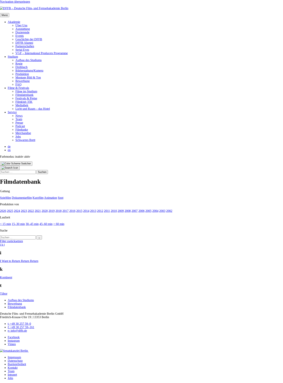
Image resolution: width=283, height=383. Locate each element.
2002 (169, 210)
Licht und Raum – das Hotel (32, 108)
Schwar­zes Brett (25, 140)
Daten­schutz (15, 360)
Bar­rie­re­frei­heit (17, 364)
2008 (128, 210)
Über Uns (21, 25)
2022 (31, 210)
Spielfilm (5, 197)
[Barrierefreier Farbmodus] (16, 163)
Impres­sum (14, 357)
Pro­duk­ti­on (22, 74)
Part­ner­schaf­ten (24, 46)
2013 (93, 210)
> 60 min (58, 224)
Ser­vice (12, 112)
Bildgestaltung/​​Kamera (29, 70)
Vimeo (12, 344)
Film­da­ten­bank (24, 94)
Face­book (14, 337)
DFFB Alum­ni (24, 42)
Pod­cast (20, 126)
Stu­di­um (13, 56)
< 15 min (5, 224)
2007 (134, 210)
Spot (60, 197)
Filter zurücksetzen (11, 241)
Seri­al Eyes (22, 49)
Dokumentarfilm (22, 197)
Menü (5, 15)
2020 (45, 210)
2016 (72, 210)
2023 (24, 210)
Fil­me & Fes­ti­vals (18, 88)
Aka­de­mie (14, 22)
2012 (100, 210)
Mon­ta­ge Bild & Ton (28, 77)
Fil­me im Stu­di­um (26, 91)
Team (18, 119)
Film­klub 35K (24, 101)
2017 (65, 210)
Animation (50, 197)
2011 (107, 210)
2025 (10, 210)
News (19, 115)
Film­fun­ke (21, 129)
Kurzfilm (38, 197)
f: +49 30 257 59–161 (21, 327)
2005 (148, 210)
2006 (141, 210)
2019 (52, 210)
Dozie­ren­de (22, 32)
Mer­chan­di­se (23, 133)
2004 (155, 210)
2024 (17, 210)
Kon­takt (13, 367)
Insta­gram (14, 340)
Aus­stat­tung (22, 28)
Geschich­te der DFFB (28, 39)
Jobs (18, 136)
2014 (86, 210)
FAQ (18, 84)
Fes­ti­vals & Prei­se (26, 98)
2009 (121, 210)
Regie (19, 63)
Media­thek (21, 105)
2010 (114, 210)
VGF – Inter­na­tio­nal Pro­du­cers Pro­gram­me (41, 53)
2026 (3, 210)
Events (19, 35)
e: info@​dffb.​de (17, 330)
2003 (162, 210)
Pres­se (19, 122)
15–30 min (18, 224)
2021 (38, 210)
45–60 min (46, 224)
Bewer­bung (22, 81)
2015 (79, 210)
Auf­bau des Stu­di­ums (28, 60)
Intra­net (12, 374)
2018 (58, 210)
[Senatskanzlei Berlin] (14, 350)
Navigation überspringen (15, 1)
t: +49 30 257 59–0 (19, 323)
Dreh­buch (21, 67)
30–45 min (32, 224)
